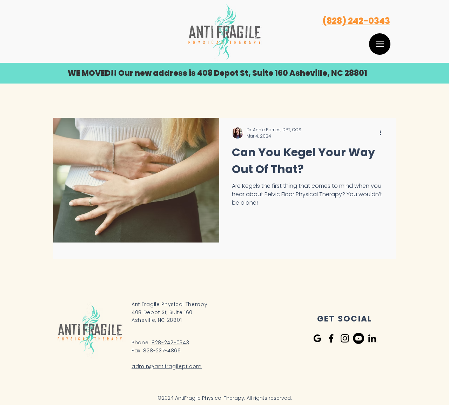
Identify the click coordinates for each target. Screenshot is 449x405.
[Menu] (379, 44)
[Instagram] (344, 338)
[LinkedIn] (372, 338)
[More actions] (382, 133)
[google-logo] (317, 338)
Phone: (160, 342)
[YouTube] (358, 338)
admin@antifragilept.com (167, 366)
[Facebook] (331, 338)
